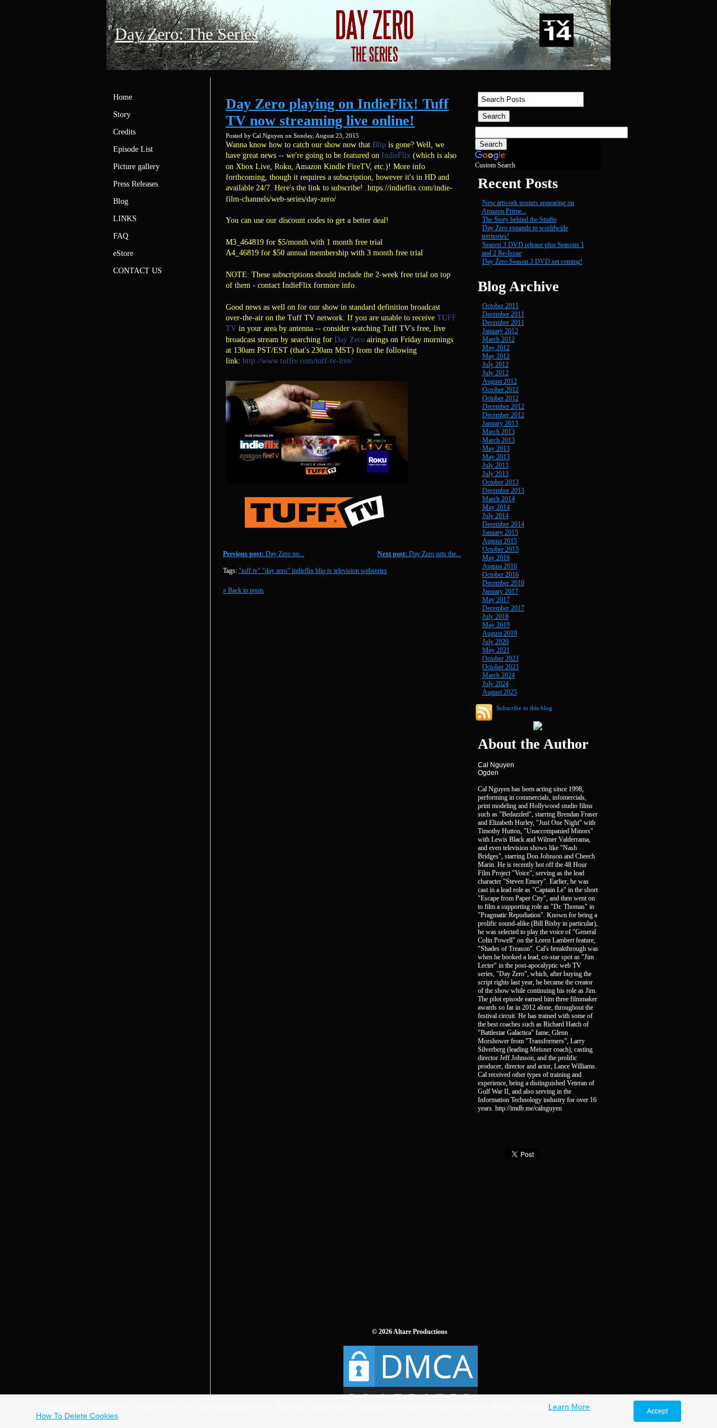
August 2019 (499, 633)
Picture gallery (136, 166)
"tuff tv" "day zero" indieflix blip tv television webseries (313, 571)
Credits (124, 132)
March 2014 (498, 499)
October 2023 (500, 658)
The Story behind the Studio (519, 219)
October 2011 (500, 306)
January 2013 (500, 423)
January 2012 (500, 331)
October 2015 (500, 549)
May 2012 (496, 348)
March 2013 (498, 432)
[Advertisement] (559, 1236)
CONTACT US (137, 271)
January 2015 (500, 532)
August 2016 (499, 566)
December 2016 (503, 583)
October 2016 (500, 574)
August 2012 (499, 381)
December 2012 (503, 406)
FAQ (120, 236)
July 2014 (495, 516)
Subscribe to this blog (524, 707)
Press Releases (135, 184)
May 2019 (496, 625)
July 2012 (495, 364)
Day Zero (349, 339)
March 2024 (498, 675)
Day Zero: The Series (186, 34)
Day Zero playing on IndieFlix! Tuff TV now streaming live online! (337, 112)
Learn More (569, 1406)
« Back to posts (243, 590)
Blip (379, 145)
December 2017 (503, 608)
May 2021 (496, 650)
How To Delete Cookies (77, 1415)
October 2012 (500, 390)
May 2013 (496, 448)
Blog (120, 201)
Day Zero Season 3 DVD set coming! (532, 261)
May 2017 (496, 600)
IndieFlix (396, 155)
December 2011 (503, 314)
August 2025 (499, 692)
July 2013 (495, 465)
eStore (123, 253)
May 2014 (496, 507)
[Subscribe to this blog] (484, 712)
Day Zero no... (263, 554)
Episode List (133, 149)
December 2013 (503, 490)
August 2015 (499, 541)
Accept (657, 1411)
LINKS (125, 218)
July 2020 (495, 642)
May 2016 (496, 558)
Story (122, 114)
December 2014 (503, 524)
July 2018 (495, 616)
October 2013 (500, 482)
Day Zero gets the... (419, 554)
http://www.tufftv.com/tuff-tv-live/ (298, 361)
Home (122, 97)
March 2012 (498, 339)
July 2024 (495, 684)
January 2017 (500, 591)
